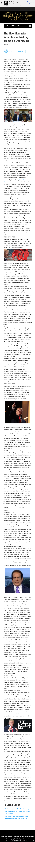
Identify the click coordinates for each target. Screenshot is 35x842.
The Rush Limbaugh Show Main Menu (14, 9)
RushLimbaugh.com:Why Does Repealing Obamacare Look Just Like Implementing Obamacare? (17, 811)
